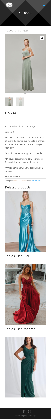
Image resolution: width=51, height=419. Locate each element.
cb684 (34, 181)
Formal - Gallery (17, 31)
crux (39, 181)
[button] (42, 38)
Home (7, 31)
